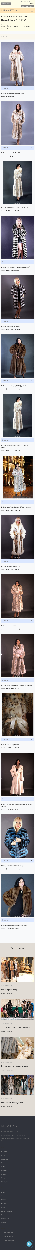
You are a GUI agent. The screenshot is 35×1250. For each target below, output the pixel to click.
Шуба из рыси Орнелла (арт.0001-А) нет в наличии (16, 685)
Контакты (4, 1203)
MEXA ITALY (9, 10)
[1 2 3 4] (17, 64)
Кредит (3, 1207)
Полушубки (4, 1159)
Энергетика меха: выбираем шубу (15, 1027)
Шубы (3, 1155)
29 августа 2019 (7, 985)
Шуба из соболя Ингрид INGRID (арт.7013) (13, 386)
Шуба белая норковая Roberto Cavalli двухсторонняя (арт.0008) (16, 805)
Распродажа (4, 1182)
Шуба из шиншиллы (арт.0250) (10, 326)
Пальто (3, 1174)
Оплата (3, 1200)
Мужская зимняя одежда (12, 1102)
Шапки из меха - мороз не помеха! (16, 1066)
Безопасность (5, 1218)
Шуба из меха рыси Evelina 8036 (10, 153)
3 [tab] (17, 84)
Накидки (3, 1163)
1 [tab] (14, 84)
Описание (5, 88)
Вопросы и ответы (6, 1211)
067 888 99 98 (25, 1)
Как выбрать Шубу (9, 989)
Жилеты (3, 1166)
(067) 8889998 (8, 1233)
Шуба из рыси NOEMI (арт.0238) (10, 566)
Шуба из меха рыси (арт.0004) (10, 745)
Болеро (3, 1178)
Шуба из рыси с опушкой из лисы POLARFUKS (15, 208)
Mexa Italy (4, 25)
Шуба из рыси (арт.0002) (8, 626)
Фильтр (4, 37)
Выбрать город (6, 4)
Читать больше (7, 993)
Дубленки (4, 1170)
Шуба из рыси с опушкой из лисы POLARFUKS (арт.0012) (15, 446)
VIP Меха (4, 1151)
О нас (3, 1192)
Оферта (3, 1222)
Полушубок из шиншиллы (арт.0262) (12, 866)
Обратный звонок (27, 6)
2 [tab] (15, 84)
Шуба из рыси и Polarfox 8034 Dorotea (12, 93)
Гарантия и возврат (7, 1215)
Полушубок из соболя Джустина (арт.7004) (14, 925)
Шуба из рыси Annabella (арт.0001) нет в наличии (16, 507)
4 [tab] (19, 84)
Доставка (4, 1196)
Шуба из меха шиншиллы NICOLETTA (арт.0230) (15, 267)
